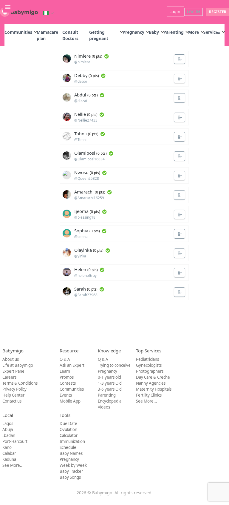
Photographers (149, 371)
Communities (18, 32)
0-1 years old (109, 377)
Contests (68, 383)
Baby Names (71, 453)
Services (211, 32)
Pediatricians (147, 359)
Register (217, 11)
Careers (9, 377)
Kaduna (9, 459)
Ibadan (8, 435)
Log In (193, 11)
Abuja (7, 429)
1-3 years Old (110, 383)
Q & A (65, 359)
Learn (65, 371)
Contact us (11, 401)
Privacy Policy (14, 389)
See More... (146, 401)
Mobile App (70, 401)
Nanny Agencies (150, 383)
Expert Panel (13, 371)
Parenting (173, 32)
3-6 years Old (110, 389)
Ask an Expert (72, 365)
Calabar (9, 453)
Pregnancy (133, 32)
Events (66, 395)
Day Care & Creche (153, 377)
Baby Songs (70, 477)
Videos (104, 407)
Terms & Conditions (20, 383)
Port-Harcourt (14, 441)
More (193, 32)
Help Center (13, 395)
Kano (7, 447)
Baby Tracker (71, 471)
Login (175, 11)
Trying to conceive (114, 365)
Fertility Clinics (149, 395)
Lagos (7, 423)
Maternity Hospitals (153, 389)
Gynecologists (149, 365)
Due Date (68, 423)
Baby (154, 32)
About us (10, 359)
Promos (67, 377)
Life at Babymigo (17, 365)
